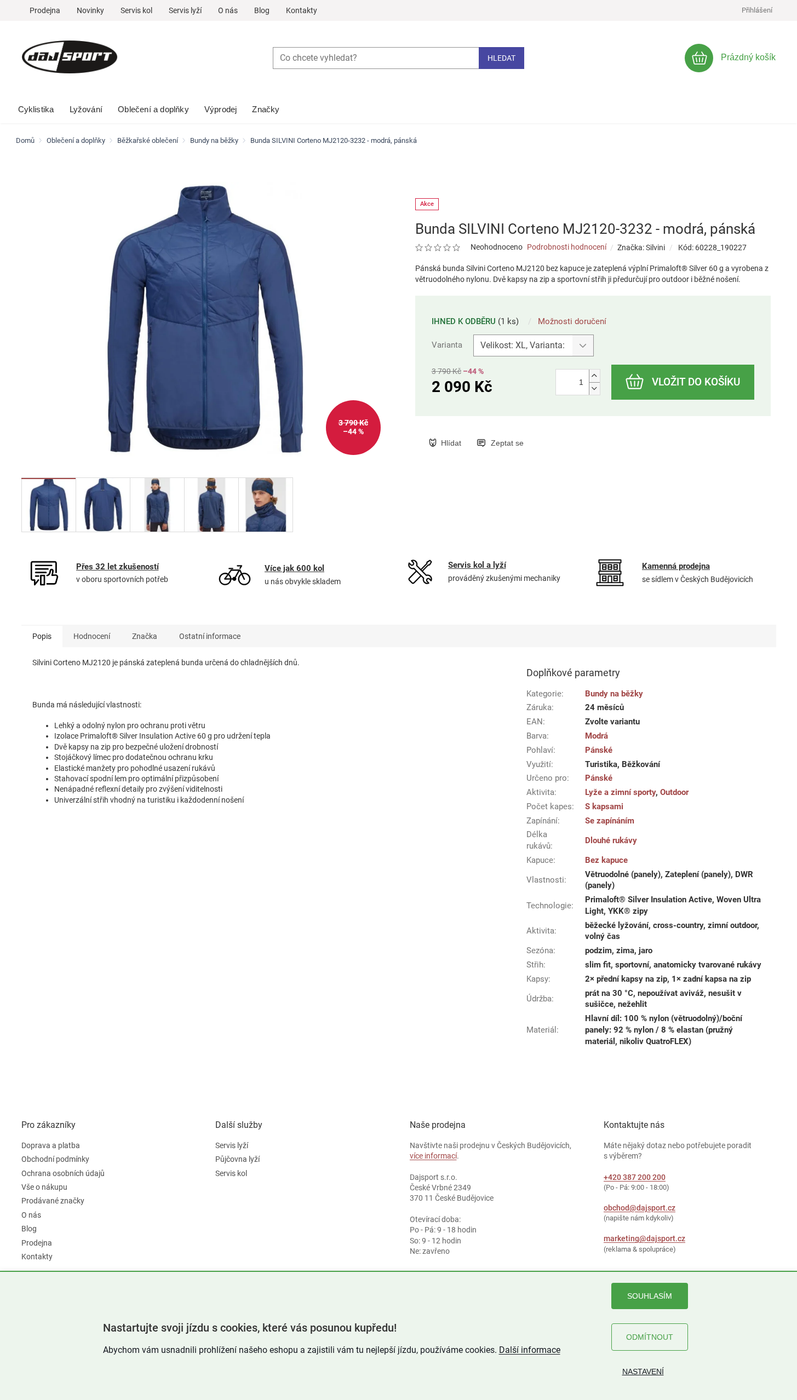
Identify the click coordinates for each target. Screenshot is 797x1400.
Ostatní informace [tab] (209, 636)
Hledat (501, 58)
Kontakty (301, 10)
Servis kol (136, 10)
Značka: (641, 247)
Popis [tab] (41, 636)
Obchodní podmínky (55, 1159)
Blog (262, 10)
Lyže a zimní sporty (620, 792)
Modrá (596, 736)
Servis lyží (185, 10)
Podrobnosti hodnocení (566, 247)
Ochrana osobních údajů (63, 1173)
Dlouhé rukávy (611, 840)
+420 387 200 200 (635, 1177)
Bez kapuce (606, 860)
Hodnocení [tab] (91, 636)
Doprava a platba (50, 1145)
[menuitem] (36, 107)
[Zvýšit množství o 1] (594, 376)
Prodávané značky (52, 1200)
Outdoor (674, 792)
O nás (228, 10)
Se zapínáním (609, 821)
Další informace (529, 1350)
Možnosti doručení (572, 321)
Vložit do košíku (696, 382)
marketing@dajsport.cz (644, 1238)
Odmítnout (649, 1337)
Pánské (598, 750)
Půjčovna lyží (237, 1159)
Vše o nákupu (44, 1187)
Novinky (90, 10)
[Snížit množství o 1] (594, 388)
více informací (433, 1155)
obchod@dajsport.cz (639, 1207)
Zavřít (484, 431)
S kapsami (604, 806)
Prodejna (45, 10)
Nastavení (643, 1371)
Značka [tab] (144, 636)
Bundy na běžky (614, 694)
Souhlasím (649, 1296)
